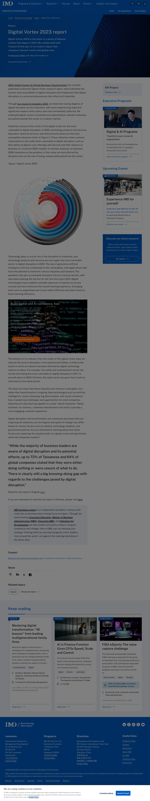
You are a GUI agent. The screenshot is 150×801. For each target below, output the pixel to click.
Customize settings (106, 793)
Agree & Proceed (123, 793)
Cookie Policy (33, 797)
